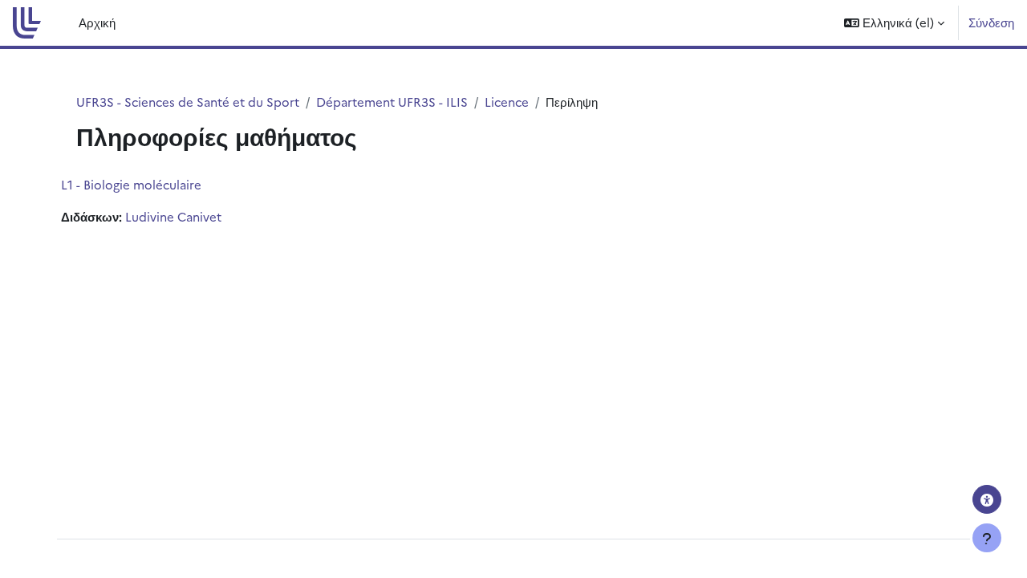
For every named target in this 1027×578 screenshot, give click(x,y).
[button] (894, 23)
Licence (507, 101)
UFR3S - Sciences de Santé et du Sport (187, 101)
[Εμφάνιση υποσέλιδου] (986, 537)
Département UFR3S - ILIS (392, 101)
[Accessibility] (986, 499)
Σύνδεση (991, 22)
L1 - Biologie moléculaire (131, 184)
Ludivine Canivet (173, 216)
